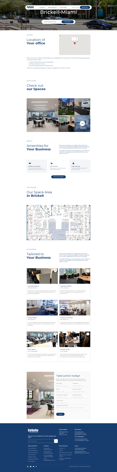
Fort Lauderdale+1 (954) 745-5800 (48, 456)
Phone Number (77, 389)
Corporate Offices (33, 452)
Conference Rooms (33, 459)
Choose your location (62, 395)
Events (61, 450)
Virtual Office (63, 7)
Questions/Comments (62, 405)
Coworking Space (33, 450)
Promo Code (59, 400)
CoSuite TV (62, 448)
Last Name (75, 383)
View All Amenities (58, 176)
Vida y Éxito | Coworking (65, 452)
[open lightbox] (42, 115)
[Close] (76, 38)
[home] (30, 7)
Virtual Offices (32, 454)
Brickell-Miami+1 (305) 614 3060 (48, 452)
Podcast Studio (32, 457)
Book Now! (68, 21)
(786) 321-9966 (75, 7)
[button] (43, 7)
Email (57, 389)
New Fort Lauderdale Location (65, 459)
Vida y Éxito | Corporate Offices (65, 455)
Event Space (31, 461)
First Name (59, 383)
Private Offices (32, 448)
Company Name (77, 395)
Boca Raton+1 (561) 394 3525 (48, 449)
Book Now (85, 7)
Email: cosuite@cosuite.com (49, 459)
